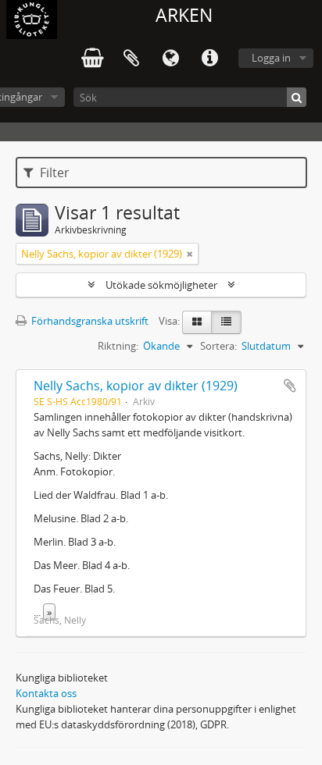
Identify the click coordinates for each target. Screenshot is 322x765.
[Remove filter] (190, 254)
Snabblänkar (209, 58)
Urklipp (131, 58)
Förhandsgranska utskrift (88, 321)
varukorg (92, 58)
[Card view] (197, 322)
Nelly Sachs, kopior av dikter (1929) (136, 385)
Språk (170, 58)
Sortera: (218, 346)
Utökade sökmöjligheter (161, 285)
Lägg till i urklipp (290, 385)
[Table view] (226, 322)
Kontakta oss (46, 693)
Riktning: (118, 346)
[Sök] (296, 97)
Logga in (271, 58)
